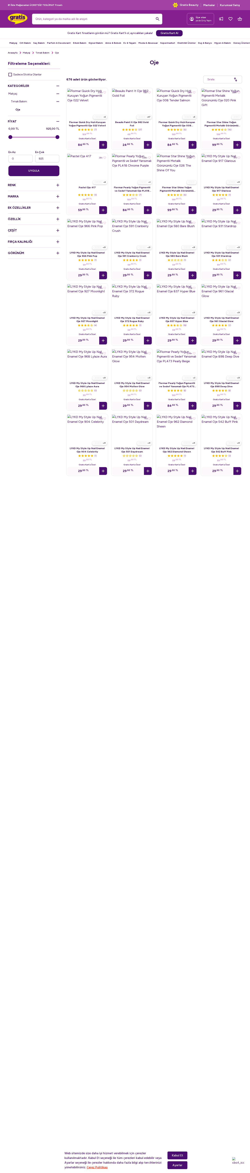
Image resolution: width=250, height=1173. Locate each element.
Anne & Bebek (113, 43)
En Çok (39, 152)
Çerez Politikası (97, 1167)
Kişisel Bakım (96, 43)
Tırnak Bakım (42, 52)
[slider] (10, 137)
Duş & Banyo (205, 43)
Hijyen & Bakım (222, 43)
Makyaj (13, 43)
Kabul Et (177, 1155)
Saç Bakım (39, 43)
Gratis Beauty (189, 5)
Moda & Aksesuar (148, 43)
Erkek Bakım (79, 43)
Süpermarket (167, 43)
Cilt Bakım (25, 43)
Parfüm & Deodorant (59, 43)
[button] (103, 145)
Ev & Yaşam (129, 43)
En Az (12, 152)
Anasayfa (12, 52)
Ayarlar (177, 1165)
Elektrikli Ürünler (187, 43)
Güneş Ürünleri (241, 43)
